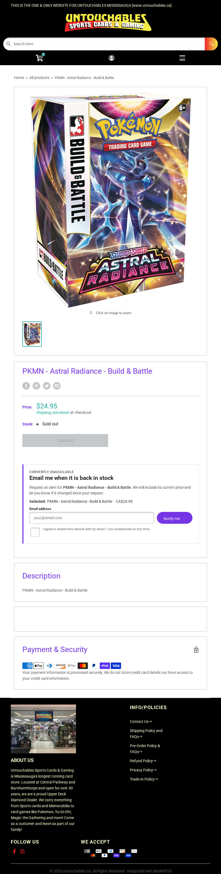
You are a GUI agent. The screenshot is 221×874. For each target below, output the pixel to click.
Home (19, 77)
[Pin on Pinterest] (36, 386)
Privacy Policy (141, 770)
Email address (40, 509)
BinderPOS (162, 871)
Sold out (65, 440)
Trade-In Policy (142, 779)
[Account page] (111, 58)
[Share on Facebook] (26, 386)
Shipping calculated (52, 412)
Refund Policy (141, 761)
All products (39, 77)
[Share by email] (57, 386)
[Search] (211, 43)
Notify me (172, 518)
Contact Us (139, 721)
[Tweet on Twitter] (46, 386)
